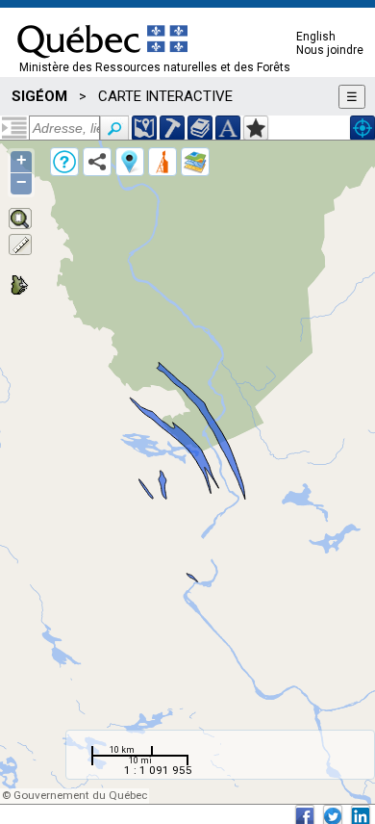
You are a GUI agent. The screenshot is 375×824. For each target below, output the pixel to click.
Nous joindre (329, 50)
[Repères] (129, 161)
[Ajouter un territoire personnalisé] (255, 128)
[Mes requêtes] (162, 161)
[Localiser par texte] (227, 128)
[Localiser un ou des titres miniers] (172, 128)
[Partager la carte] (97, 161)
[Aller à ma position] (362, 128)
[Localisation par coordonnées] (144, 128)
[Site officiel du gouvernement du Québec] (102, 64)
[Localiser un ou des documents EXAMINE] (200, 128)
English (316, 36)
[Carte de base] (195, 161)
